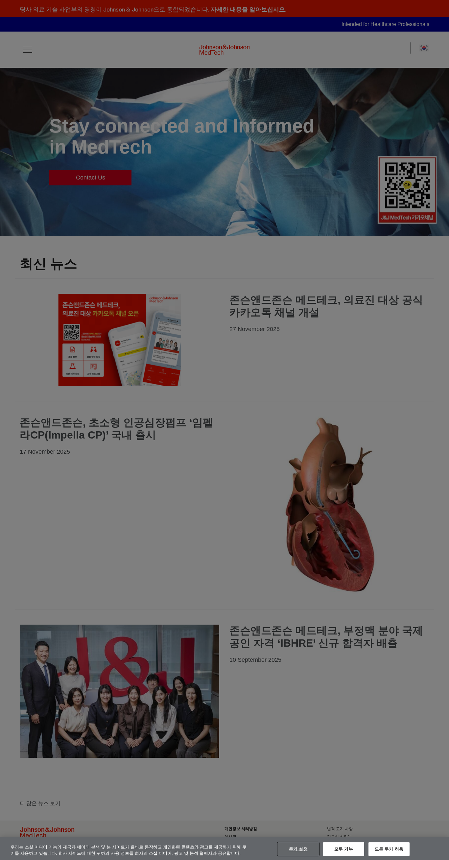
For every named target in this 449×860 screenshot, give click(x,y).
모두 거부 (343, 849)
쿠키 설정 (298, 849)
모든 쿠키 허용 (389, 849)
